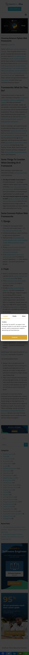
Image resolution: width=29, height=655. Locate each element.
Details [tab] (15, 316)
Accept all (14, 337)
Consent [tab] (5, 316)
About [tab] (24, 316)
